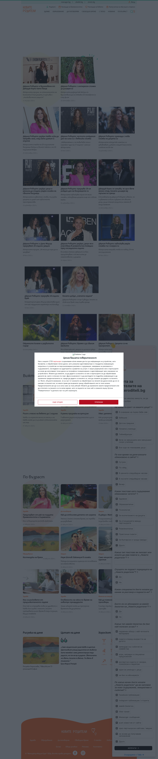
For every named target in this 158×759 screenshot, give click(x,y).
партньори (57, 361)
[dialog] (79, 380)
